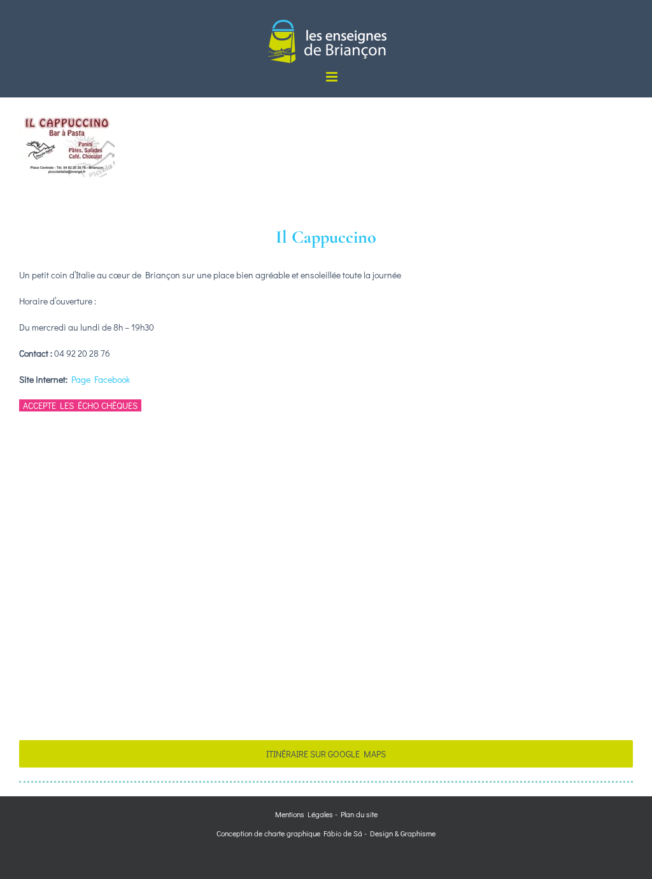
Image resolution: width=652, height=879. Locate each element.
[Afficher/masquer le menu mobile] (332, 76)
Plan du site (359, 814)
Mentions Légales (304, 814)
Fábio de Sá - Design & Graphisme (378, 833)
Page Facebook (100, 379)
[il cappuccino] (67, 102)
